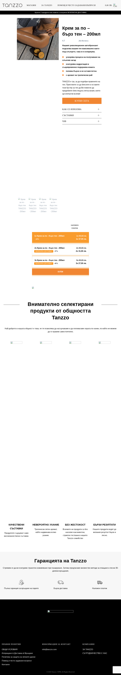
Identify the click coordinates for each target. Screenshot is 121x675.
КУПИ (60, 272)
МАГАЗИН (31, 5)
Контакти (6, 664)
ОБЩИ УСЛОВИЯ (9, 649)
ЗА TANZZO (46, 5)
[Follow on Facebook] (44, 653)
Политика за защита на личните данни (18, 657)
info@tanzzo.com (49, 649)
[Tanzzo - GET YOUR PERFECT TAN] (12, 5)
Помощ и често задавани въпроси (77, 5)
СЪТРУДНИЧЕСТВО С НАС (94, 653)
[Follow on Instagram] (47, 653)
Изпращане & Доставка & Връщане (17, 653)
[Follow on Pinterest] (51, 653)
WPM (59, 672)
